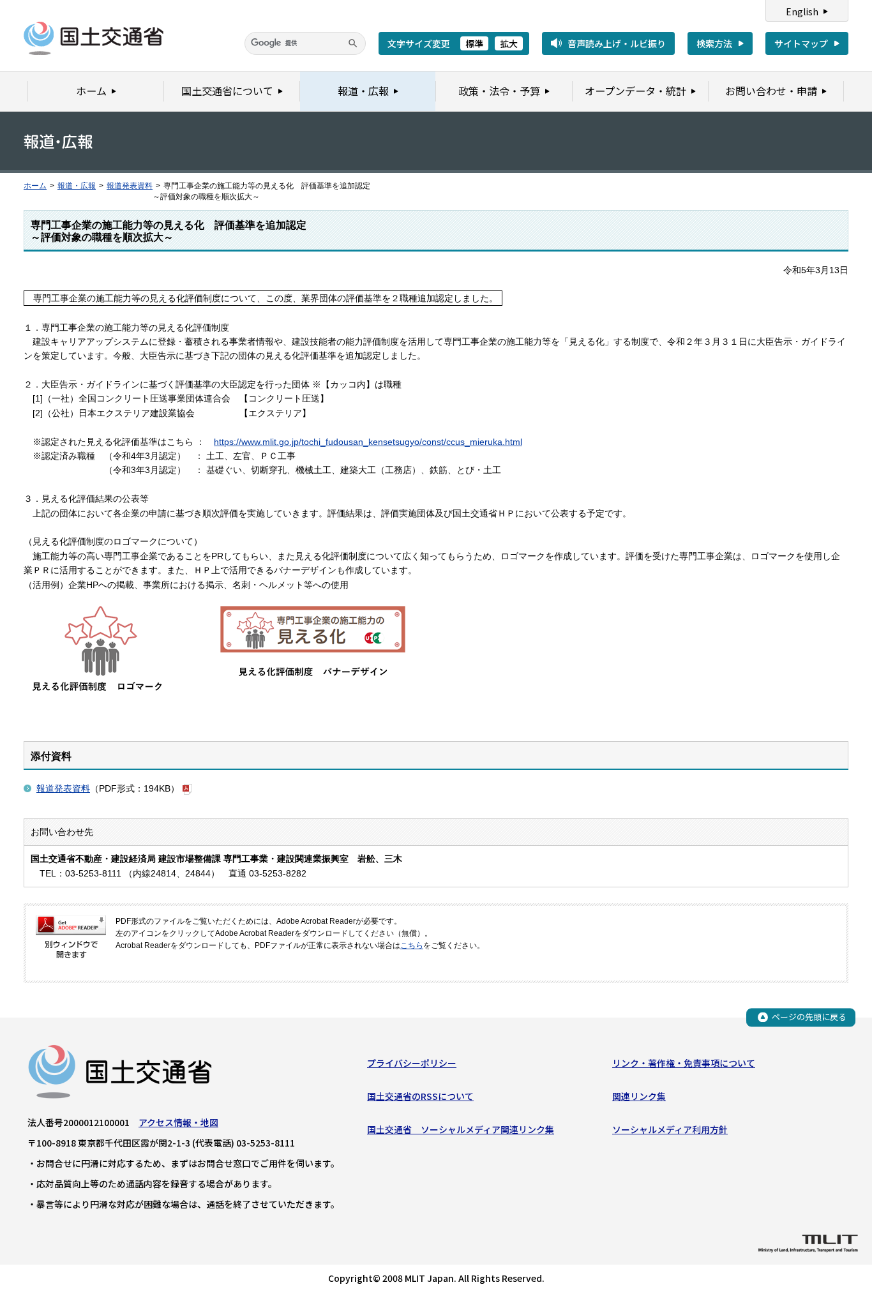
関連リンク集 (639, 1096)
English (802, 11)
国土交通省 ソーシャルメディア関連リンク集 (460, 1129)
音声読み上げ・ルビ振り (617, 43)
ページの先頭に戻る (809, 1017)
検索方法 (714, 43)
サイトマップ (801, 43)
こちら (411, 945)
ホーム (35, 185)
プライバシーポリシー (411, 1063)
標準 (474, 43)
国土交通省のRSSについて (420, 1096)
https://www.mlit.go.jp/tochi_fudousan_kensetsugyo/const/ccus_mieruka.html (368, 442)
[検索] (353, 43)
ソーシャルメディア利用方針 (670, 1129)
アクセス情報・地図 (178, 1122)
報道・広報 (76, 185)
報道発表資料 (130, 185)
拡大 (509, 43)
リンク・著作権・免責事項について (683, 1063)
